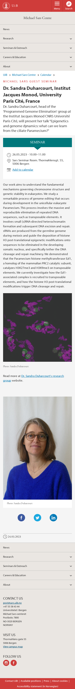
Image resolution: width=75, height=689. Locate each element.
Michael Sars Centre (37, 18)
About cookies (60, 680)
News (6, 29)
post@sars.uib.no (12, 602)
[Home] (6, 5)
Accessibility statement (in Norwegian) (37, 686)
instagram (7, 663)
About (6, 66)
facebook (14, 663)
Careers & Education (14, 57)
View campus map (13, 646)
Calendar (45, 75)
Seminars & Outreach (15, 48)
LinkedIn (53, 518)
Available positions (31, 680)
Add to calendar (22, 169)
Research (8, 38)
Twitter (37, 518)
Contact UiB (11, 680)
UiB (5, 75)
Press (46, 680)
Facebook (21, 518)
